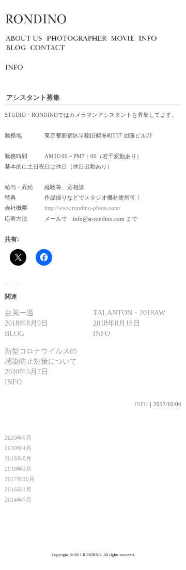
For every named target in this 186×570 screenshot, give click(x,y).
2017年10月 (20, 479)
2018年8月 (18, 458)
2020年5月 (18, 438)
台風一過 (19, 313)
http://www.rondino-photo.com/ (82, 208)
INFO (141, 404)
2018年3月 (18, 469)
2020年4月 (18, 448)
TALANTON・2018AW (129, 313)
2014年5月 (18, 500)
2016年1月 (18, 489)
